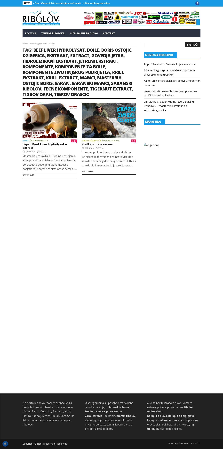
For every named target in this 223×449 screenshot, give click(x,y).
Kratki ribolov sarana (97, 144)
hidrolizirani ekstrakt (50, 61)
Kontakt (109, 33)
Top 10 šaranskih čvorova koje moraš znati (57, 3)
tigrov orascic (71, 94)
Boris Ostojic (116, 50)
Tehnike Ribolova (52, 33)
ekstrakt (57, 55)
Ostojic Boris (38, 83)
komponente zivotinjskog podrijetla (66, 72)
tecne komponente (65, 89)
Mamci (26, 141)
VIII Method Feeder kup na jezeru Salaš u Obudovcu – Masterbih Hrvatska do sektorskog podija (169, 106)
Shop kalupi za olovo (83, 33)
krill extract (62, 78)
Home (25, 43)
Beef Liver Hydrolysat (59, 50)
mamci (87, 78)
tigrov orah (37, 94)
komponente (38, 67)
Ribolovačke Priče (91, 141)
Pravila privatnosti (178, 443)
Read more (28, 175)
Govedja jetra (107, 55)
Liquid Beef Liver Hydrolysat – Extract (45, 146)
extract (79, 55)
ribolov (30, 152)
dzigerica (34, 55)
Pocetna (30, 33)
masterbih (109, 78)
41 (75, 141)
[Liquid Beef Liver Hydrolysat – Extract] (50, 120)
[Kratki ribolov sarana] (109, 120)
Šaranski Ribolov (39, 141)
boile (93, 50)
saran (62, 83)
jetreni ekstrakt (98, 61)
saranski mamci (90, 83)
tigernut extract (111, 89)
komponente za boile (80, 67)
